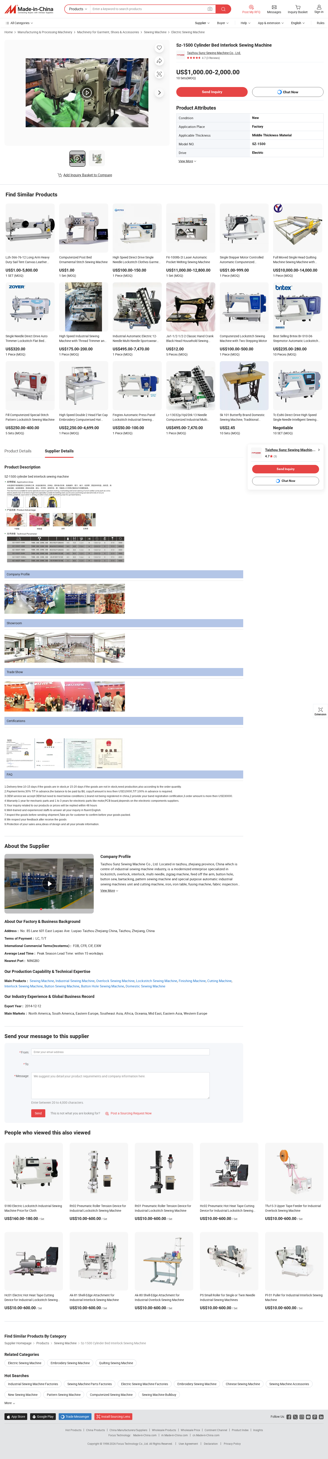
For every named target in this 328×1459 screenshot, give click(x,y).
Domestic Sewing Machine (145, 986)
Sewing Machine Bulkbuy (159, 1394)
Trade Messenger (75, 1416)
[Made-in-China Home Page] (28, 9)
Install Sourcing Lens (115, 1416)
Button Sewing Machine (61, 986)
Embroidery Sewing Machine (70, 1363)
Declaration (211, 1443)
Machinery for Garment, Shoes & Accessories (108, 32)
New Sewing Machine (22, 1394)
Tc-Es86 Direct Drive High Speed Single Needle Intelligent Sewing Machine (295, 418)
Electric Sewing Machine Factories (144, 1384)
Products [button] (76, 8)
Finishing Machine (192, 980)
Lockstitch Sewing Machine (156, 980)
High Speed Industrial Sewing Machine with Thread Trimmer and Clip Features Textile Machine (82, 339)
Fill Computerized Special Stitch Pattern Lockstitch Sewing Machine (30, 417)
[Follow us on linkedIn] (321, 1416)
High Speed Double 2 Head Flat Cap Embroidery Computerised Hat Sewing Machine (83, 418)
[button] (210, 9)
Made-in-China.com (145, 1435)
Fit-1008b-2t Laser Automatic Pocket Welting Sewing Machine (188, 259)
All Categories (19, 23)
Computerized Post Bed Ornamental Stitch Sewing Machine (83, 259)
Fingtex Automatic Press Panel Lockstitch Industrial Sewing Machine (134, 418)
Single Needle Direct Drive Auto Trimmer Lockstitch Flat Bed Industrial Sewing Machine (27, 339)
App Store (16, 1416)
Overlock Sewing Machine (115, 980)
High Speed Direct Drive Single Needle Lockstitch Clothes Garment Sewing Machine (137, 260)
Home (8, 32)
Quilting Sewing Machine (116, 1363)
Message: (22, 1076)
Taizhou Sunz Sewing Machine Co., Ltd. (214, 53)
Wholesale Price (190, 1430)
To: (27, 1064)
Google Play (43, 1416)
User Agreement (188, 1443)
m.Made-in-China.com (174, 1435)
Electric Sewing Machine (188, 32)
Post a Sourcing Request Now (128, 1113)
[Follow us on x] (295, 1416)
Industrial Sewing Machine (75, 980)
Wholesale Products (164, 1430)
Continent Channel (216, 1430)
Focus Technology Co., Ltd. (132, 1443)
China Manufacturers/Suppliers (128, 1430)
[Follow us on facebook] (288, 1416)
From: (25, 1052)
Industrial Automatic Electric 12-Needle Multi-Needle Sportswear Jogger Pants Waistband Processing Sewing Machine (135, 339)
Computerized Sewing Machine (111, 1394)
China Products (95, 1430)
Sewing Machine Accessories (289, 1384)
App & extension (269, 23)
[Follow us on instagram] (301, 1416)
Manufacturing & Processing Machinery (45, 32)
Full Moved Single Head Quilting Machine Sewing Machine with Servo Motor (294, 260)
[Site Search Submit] (223, 9)
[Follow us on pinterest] (314, 1416)
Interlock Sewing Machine (23, 986)
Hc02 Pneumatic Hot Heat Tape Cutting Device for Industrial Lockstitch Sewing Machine (227, 1210)
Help (244, 23)
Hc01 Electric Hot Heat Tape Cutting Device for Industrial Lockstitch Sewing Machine (31, 1300)
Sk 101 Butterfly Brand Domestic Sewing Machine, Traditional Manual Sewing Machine (242, 418)
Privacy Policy (232, 1443)
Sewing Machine (155, 32)
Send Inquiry (212, 92)
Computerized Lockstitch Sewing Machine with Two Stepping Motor (243, 338)
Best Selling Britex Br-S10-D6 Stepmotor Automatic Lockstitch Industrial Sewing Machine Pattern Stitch (297, 339)
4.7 (271, 456)
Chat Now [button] (290, 92)
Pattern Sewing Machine (64, 1394)
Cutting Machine (219, 980)
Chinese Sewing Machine (243, 1384)
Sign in (319, 12)
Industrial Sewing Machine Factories (33, 1384)
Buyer (221, 23)
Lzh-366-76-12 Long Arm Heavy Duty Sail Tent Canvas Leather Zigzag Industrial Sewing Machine (29, 260)
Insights (258, 1430)
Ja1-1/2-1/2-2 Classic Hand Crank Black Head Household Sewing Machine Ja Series (190, 339)
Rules (320, 23)
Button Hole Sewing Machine (102, 986)
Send (38, 1113)
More (8, 1403)
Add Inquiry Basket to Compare (87, 175)
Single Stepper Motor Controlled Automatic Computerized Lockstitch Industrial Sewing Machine (242, 260)
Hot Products (73, 1430)
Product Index (240, 1430)
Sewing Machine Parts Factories (89, 1384)
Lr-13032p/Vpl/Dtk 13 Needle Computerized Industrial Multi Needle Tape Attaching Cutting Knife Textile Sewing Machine (187, 418)
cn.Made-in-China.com (206, 1435)
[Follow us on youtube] (308, 1416)
